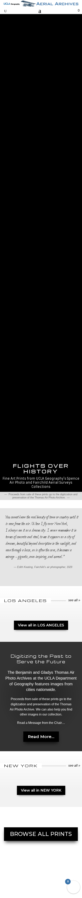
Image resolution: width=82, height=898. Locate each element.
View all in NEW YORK (41, 790)
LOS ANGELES (25, 600)
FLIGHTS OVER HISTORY (41, 469)
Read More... (41, 736)
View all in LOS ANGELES (41, 625)
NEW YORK (21, 765)
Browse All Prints (41, 834)
